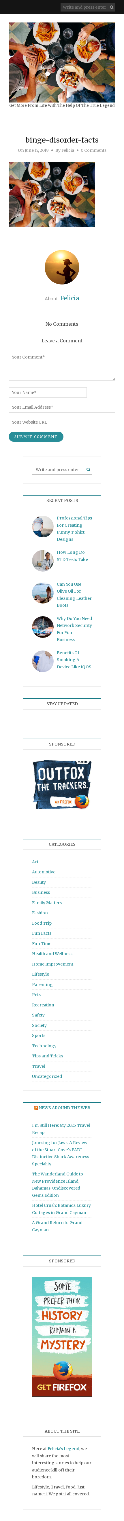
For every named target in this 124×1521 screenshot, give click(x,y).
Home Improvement (52, 964)
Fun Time (41, 943)
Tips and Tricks (47, 1056)
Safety (38, 1015)
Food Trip (42, 923)
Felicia (67, 150)
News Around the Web (64, 1107)
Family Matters (47, 902)
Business (41, 892)
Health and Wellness (52, 953)
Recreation (43, 1005)
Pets (36, 994)
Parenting (42, 984)
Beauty (39, 882)
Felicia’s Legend (63, 1448)
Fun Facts (41, 933)
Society (39, 1025)
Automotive (43, 872)
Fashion (40, 912)
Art (35, 861)
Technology (44, 1045)
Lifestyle (40, 974)
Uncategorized (47, 1076)
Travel (38, 1066)
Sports (38, 1035)
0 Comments (93, 150)
